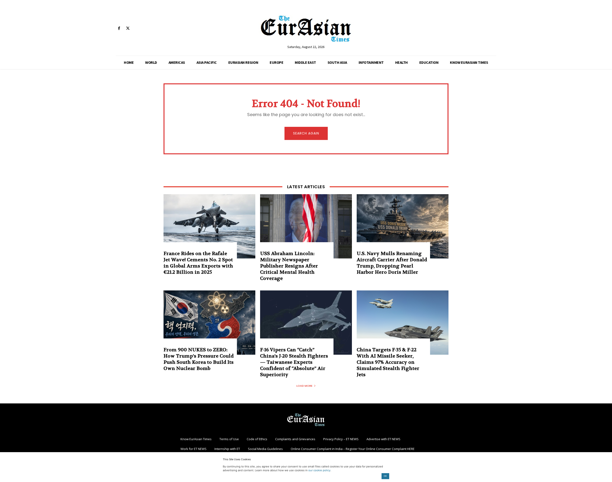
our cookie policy (319, 470)
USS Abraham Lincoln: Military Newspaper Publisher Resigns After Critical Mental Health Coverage (289, 266)
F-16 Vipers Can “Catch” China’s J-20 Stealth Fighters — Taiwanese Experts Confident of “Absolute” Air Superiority (294, 362)
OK (385, 476)
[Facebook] (119, 28)
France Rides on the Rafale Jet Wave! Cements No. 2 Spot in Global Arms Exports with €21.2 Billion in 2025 (198, 263)
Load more (304, 386)
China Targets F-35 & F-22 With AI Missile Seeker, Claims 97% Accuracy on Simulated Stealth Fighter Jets (388, 362)
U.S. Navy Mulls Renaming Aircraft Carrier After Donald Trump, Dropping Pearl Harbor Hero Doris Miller (392, 263)
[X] (128, 28)
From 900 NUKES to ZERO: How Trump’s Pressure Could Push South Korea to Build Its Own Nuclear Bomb (199, 359)
